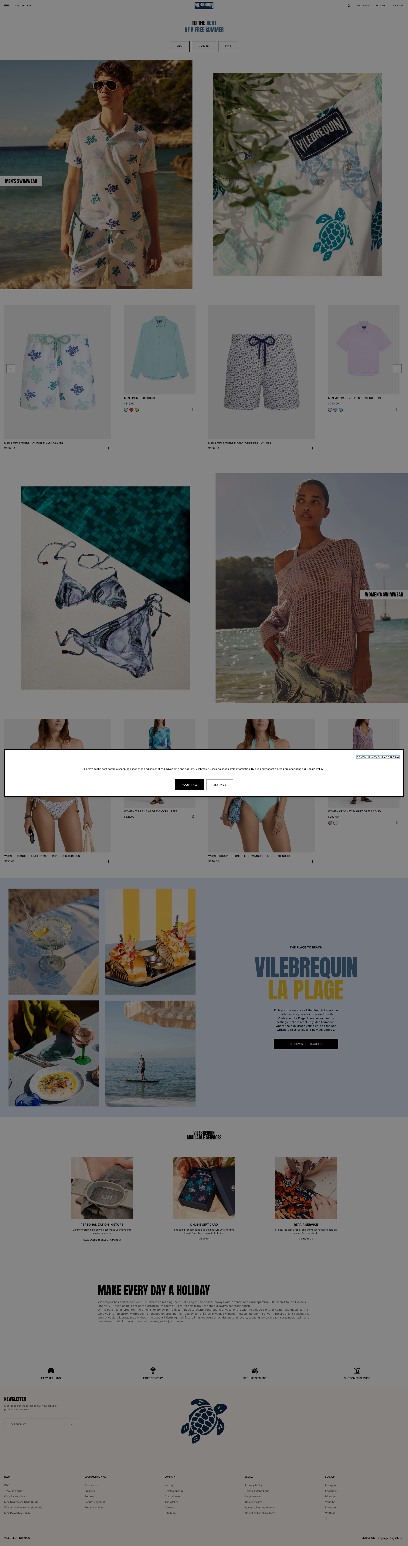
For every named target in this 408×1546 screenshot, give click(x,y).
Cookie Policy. (315, 768)
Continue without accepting (378, 757)
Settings (219, 784)
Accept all (189, 784)
